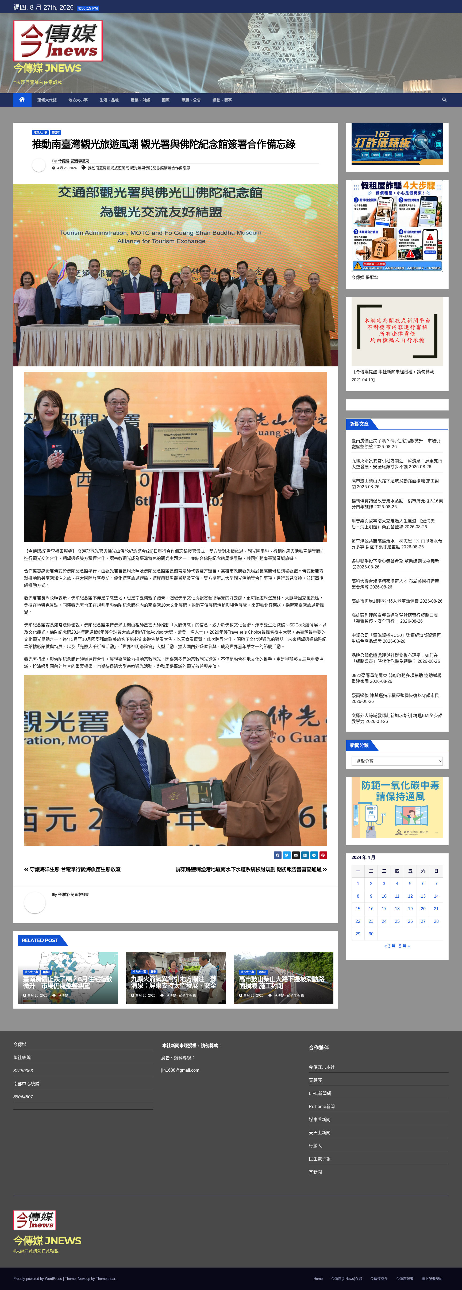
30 (371, 934)
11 (397, 896)
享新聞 (315, 1172)
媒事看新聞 (319, 1119)
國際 (166, 100)
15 (358, 909)
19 (410, 909)
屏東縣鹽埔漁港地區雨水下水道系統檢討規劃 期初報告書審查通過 (249, 869)
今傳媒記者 (404, 1279)
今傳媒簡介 (379, 1279)
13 (423, 896)
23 (371, 921)
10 (384, 896)
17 (384, 909)
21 (436, 909)
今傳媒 (62, 995)
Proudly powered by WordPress (38, 1279)
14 (436, 896)
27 (423, 921)
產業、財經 (140, 100)
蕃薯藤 (315, 1080)
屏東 (153, 971)
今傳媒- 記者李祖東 (73, 160)
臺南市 (47, 972)
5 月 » (404, 946)
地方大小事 (78, 100)
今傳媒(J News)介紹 (346, 1279)
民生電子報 (319, 1159)
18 (397, 909)
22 (358, 921)
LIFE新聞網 (320, 1093)
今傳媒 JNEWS (47, 68)
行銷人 (315, 1146)
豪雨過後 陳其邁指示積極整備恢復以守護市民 (395, 695)
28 (436, 921)
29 (358, 934)
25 (397, 921)
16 (371, 909)
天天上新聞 (319, 1132)
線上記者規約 (432, 1279)
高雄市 (56, 132)
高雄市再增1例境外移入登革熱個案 (385, 601)
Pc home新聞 (322, 1106)
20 (423, 909)
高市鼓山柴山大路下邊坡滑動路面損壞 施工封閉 (281, 982)
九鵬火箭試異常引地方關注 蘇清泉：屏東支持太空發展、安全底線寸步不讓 (173, 985)
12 (410, 896)
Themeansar (105, 1279)
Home (318, 1279)
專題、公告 (191, 100)
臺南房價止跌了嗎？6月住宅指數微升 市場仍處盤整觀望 (67, 982)
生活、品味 (109, 100)
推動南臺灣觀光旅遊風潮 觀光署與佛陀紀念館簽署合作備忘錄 (139, 168)
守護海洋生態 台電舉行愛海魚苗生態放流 (75, 869)
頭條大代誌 (47, 100)
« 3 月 (390, 946)
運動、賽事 (222, 100)
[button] (444, 100)
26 (410, 921)
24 (384, 921)
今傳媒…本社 (322, 1067)
